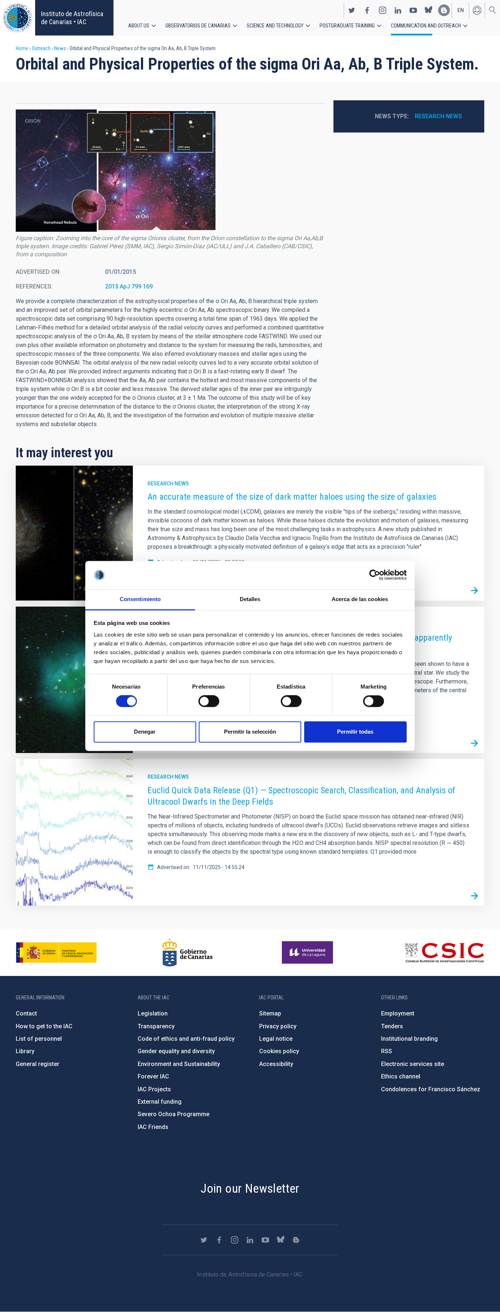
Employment (397, 1013)
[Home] (17, 18)
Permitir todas (355, 731)
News (60, 48)
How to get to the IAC (44, 1026)
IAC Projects (154, 1089)
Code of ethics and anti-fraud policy (186, 1038)
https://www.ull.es (308, 952)
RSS (386, 1051)
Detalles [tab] (250, 599)
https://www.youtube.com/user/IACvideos (413, 10)
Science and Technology (275, 26)
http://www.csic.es (444, 952)
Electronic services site (412, 1064)
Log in (477, 10)
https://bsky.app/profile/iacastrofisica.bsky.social (428, 10)
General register (37, 1064)
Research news (438, 116)
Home (22, 48)
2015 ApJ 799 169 (129, 286)
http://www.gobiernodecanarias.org (187, 952)
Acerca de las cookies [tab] (360, 599)
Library (25, 1051)
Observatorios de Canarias (198, 26)
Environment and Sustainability (179, 1064)
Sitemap (270, 1013)
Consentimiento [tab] (140, 599)
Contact (26, 1013)
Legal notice (275, 1038)
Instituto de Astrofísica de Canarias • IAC (72, 18)
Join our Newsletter (250, 1188)
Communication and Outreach (426, 26)
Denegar (145, 731)
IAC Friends (153, 1126)
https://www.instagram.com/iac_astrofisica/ (382, 10)
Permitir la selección (250, 731)
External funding (160, 1101)
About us (138, 26)
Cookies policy (279, 1051)
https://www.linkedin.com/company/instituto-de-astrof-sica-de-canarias (398, 10)
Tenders (392, 1026)
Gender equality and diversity (176, 1051)
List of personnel (39, 1038)
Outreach (41, 48)
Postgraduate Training (347, 26)
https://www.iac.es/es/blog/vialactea (444, 10)
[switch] (208, 701)
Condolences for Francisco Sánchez (430, 1089)
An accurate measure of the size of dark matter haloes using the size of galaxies (292, 497)
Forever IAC (153, 1076)
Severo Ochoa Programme (173, 1114)
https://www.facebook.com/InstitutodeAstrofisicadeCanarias (367, 10)
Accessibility (276, 1064)
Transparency (156, 1026)
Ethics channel (400, 1076)
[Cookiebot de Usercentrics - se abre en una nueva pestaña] (375, 575)
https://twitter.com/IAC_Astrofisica (351, 10)
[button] (116, 170)
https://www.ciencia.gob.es (56, 952)
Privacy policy (277, 1026)
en (461, 10)
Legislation (153, 1013)
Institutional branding (409, 1038)
